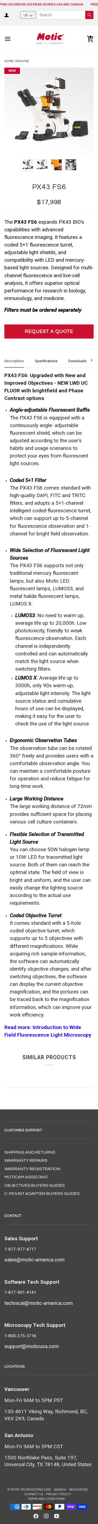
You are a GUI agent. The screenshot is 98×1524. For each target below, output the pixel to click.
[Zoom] (14, 146)
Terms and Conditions (46, 1498)
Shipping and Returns (29, 1152)
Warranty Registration (32, 1169)
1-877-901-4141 (20, 1292)
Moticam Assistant (26, 1177)
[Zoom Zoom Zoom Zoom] (49, 112)
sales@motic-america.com (34, 1260)
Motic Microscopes (27, 1489)
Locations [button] (14, 1366)
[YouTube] (56, 1516)
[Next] (88, 360)
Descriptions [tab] (14, 361)
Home (8, 61)
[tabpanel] (49, 705)
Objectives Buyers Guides (34, 1185)
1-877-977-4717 (20, 1249)
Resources (78, 1489)
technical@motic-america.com (38, 1303)
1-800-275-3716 (20, 1335)
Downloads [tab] (77, 361)
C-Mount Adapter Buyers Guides (42, 1193)
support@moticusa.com (31, 1346)
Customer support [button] (23, 1130)
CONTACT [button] (13, 1216)
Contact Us (33, 1494)
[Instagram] (46, 1516)
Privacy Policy (58, 1494)
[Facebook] (35, 1516)
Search (60, 1489)
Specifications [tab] (46, 361)
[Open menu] (12, 39)
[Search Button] (89, 15)
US (26, 15)
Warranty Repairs (25, 1160)
